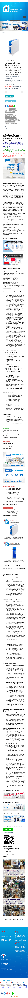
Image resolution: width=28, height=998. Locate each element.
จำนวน (6, 90)
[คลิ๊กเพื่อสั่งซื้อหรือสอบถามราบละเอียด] (8, 829)
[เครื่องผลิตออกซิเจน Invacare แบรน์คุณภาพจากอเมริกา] (14, 818)
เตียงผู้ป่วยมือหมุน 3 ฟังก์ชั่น (20, 935)
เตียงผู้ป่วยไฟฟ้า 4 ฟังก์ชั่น (20, 937)
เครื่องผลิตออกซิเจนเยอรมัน (20, 948)
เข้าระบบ (25, 0)
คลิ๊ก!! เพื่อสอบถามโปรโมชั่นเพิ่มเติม (12, 827)
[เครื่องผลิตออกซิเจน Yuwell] (14, 795)
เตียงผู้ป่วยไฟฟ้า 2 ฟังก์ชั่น (20, 936)
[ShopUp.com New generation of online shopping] (16, 996)
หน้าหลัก (3, 32)
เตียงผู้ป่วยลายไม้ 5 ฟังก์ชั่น (20, 945)
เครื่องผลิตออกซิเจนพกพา (6, 940)
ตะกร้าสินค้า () (20, 0)
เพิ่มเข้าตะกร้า (10, 96)
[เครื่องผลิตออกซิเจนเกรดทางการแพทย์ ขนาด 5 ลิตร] (14, 168)
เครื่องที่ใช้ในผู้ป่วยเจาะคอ (6, 939)
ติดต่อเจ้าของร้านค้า (11, 101)
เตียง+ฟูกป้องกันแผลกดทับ (20, 946)
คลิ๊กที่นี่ (21, 919)
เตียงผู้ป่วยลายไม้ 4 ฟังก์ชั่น (20, 940)
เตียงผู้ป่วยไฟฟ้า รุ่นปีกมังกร (20, 939)
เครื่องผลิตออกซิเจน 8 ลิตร (6, 936)
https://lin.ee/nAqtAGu (8, 832)
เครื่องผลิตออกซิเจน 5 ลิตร (6, 935)
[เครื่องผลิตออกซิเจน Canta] (14, 806)
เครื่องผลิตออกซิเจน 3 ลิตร (6, 933)
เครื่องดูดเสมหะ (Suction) (20, 950)
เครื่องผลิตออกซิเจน (15, 76)
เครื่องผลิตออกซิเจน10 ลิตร (6, 937)
